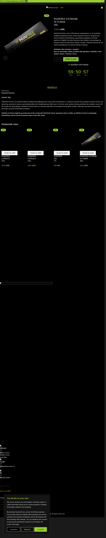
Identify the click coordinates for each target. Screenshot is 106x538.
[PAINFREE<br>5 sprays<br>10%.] (13, 139)
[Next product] (60, 14)
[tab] (52, 87)
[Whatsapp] (13, 439)
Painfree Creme (71, 54)
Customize (13, 529)
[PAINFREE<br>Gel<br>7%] (65, 139)
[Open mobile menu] (2, 8)
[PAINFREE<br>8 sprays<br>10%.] (39, 139)
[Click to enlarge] (5, 58)
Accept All (40, 529)
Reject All (27, 529)
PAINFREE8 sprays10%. (32, 158)
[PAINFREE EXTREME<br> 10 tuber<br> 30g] (91, 139)
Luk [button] (26, 1)
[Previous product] (55, 14)
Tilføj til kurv (70, 59)
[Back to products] (57, 14)
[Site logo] (52, 7)
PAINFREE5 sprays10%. (6, 158)
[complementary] (27, 514)
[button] (9, 153)
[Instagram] (7, 439)
